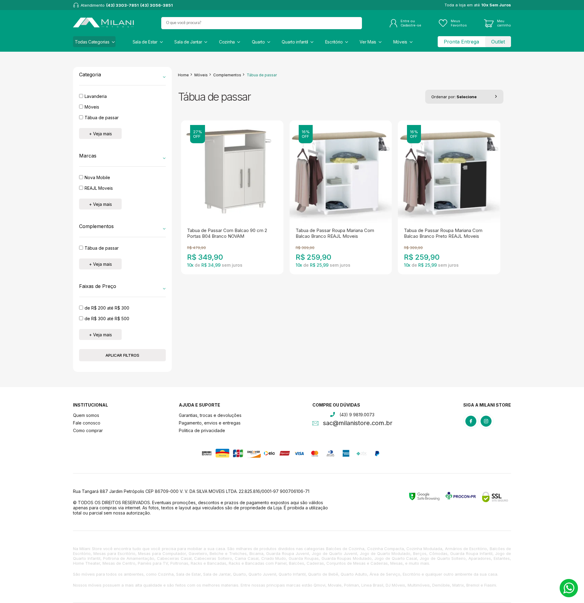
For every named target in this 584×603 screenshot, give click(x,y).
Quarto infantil (295, 41)
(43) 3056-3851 (156, 5)
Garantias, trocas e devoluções (210, 415)
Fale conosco (86, 422)
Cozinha (227, 41)
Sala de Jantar (188, 41)
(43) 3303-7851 (122, 5)
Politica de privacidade (202, 430)
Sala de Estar (145, 41)
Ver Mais (368, 41)
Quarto (258, 41)
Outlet (498, 42)
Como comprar (88, 430)
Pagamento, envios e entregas (210, 422)
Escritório (334, 41)
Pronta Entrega (461, 42)
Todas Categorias (92, 41)
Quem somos (86, 415)
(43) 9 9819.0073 (356, 414)
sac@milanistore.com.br (357, 424)
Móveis (400, 41)
